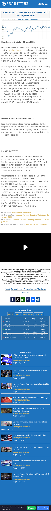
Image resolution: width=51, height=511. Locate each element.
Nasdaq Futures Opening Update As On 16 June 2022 (25, 216)
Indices (10, 314)
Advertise (25, 292)
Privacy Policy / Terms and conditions (35, 280)
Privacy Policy (43, 508)
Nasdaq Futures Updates (36, 224)
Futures (18, 314)
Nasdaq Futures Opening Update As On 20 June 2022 (25, 14)
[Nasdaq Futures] (25, 3)
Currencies (39, 314)
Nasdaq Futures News (21, 212)
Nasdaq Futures (15, 50)
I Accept (31, 508)
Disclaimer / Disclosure (10, 280)
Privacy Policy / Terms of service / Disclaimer (28, 289)
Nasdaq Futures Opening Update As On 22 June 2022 (25, 220)
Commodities (28, 314)
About (7, 289)
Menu (41, 3)
